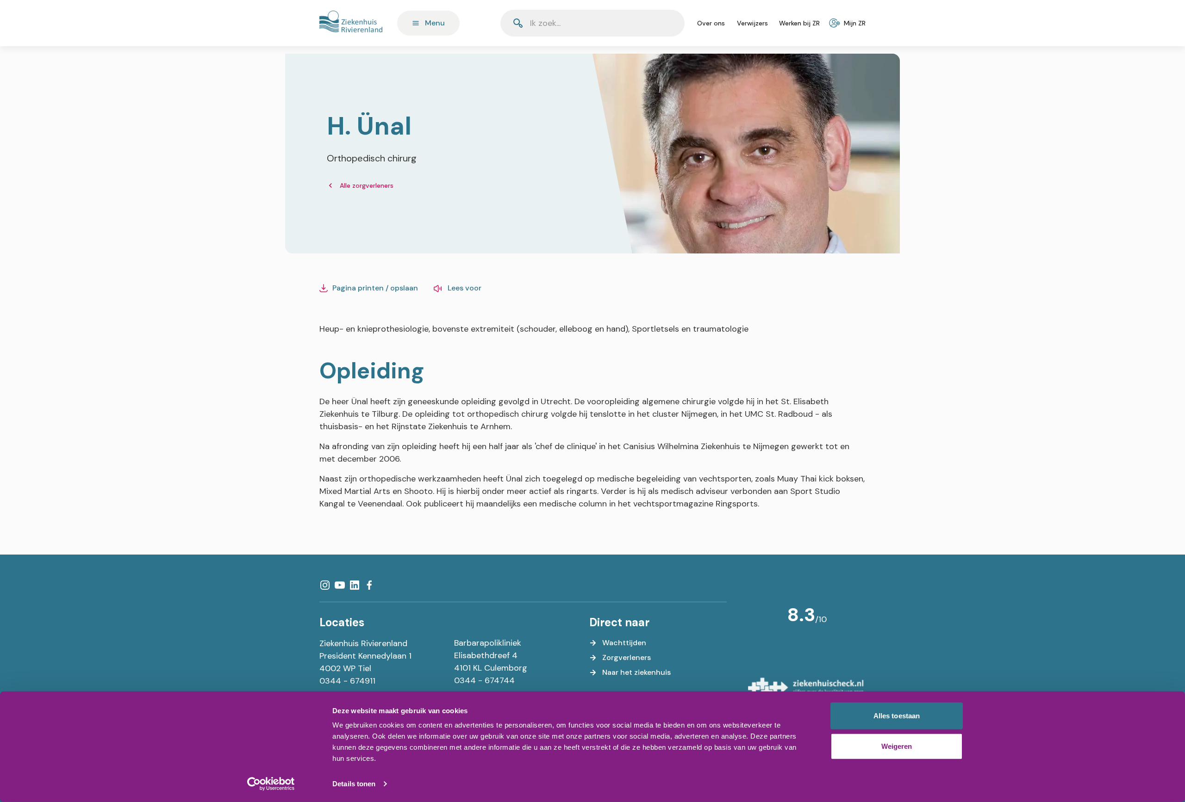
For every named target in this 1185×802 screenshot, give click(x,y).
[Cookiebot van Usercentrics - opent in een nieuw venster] (271, 784)
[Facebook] (369, 585)
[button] (655, 23)
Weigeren (896, 746)
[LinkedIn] (354, 585)
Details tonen (353, 784)
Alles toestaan (896, 716)
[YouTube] (339, 585)
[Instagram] (325, 585)
